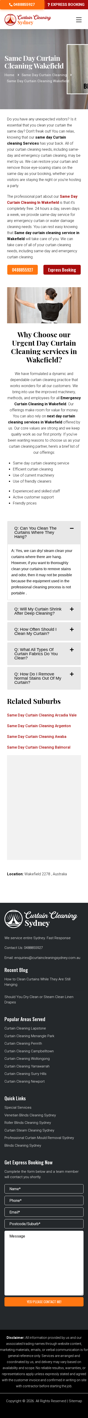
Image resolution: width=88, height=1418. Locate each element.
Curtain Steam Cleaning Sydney (29, 1130)
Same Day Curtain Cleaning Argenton (39, 726)
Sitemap (75, 1401)
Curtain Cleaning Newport (24, 1081)
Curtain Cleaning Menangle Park (29, 1036)
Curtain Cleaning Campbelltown (29, 1051)
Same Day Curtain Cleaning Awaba (36, 736)
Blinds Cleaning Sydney (22, 1145)
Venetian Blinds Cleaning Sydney (30, 1115)
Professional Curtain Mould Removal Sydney (39, 1138)
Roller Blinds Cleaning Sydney (27, 1123)
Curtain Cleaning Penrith (23, 1043)
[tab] (44, 532)
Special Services (17, 1107)
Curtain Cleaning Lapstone (25, 1028)
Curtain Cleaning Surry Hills (25, 1074)
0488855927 (22, 270)
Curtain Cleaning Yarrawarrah (27, 1066)
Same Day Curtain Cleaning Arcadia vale (42, 715)
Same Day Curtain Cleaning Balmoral (38, 747)
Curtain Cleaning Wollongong (27, 1059)
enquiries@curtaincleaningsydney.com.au (47, 958)
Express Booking (62, 270)
